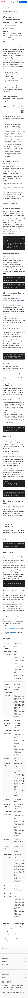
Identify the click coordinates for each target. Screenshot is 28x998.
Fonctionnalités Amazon (11, 628)
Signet (6, 28)
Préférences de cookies (8, 989)
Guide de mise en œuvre (11, 13)
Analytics (14, 11)
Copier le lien (12, 28)
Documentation (7, 11)
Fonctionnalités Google (10, 632)
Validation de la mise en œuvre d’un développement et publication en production (13, 933)
